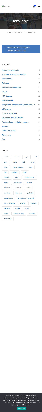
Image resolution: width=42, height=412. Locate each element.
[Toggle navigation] (39, 6)
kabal (24, 172)
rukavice (33, 203)
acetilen (6, 157)
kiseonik (7, 177)
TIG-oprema (6, 135)
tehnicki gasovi (19, 213)
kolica (6, 183)
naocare (18, 188)
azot (35, 157)
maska (29, 183)
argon (26, 157)
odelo (28, 188)
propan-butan (8, 198)
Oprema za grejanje (9, 113)
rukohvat (7, 208)
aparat (17, 157)
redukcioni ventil (9, 203)
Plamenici (5, 126)
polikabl (29, 193)
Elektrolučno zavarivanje (11, 87)
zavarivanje (7, 219)
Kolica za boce (7, 100)
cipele (15, 162)
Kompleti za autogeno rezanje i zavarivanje (18, 105)
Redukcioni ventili (9, 131)
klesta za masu (30, 177)
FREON (4, 92)
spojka (17, 208)
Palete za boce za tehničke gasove (15, 122)
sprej (27, 208)
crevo (32, 162)
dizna (5, 167)
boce (5, 162)
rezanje (22, 203)
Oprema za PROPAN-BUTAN (12, 118)
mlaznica (7, 188)
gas (5, 172)
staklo (6, 213)
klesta (17, 177)
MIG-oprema (6, 109)
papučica (7, 193)
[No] (39, 402)
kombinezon (18, 183)
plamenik (19, 193)
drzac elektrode (18, 167)
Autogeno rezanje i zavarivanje (13, 74)
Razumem (21, 408)
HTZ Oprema (7, 96)
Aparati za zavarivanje (10, 70)
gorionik (14, 172)
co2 (23, 162)
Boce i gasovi (7, 79)
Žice (3, 139)
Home (8, 32)
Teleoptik (32, 213)
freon (30, 167)
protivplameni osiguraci (26, 198)
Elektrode (5, 83)
